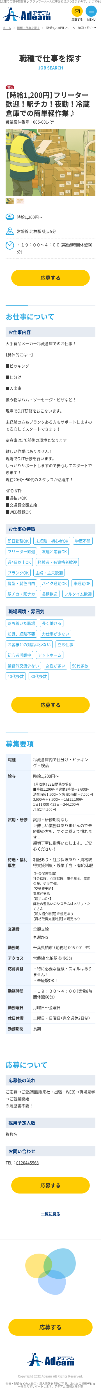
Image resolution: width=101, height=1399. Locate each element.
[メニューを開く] (91, 13)
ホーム (7, 28)
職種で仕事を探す (28, 28)
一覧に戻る (50, 1213)
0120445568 (27, 1162)
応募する (50, 277)
